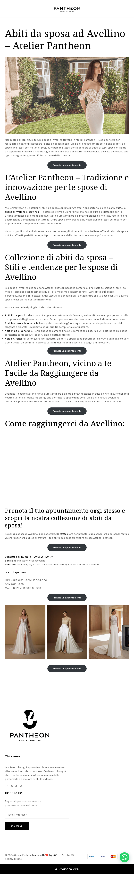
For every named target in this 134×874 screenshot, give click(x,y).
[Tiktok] (21, 786)
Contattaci (62, 533)
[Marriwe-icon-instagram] (12, 786)
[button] (124, 857)
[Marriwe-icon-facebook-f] (7, 786)
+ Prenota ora (67, 869)
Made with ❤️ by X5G (45, 855)
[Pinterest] (16, 786)
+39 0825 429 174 (42, 556)
